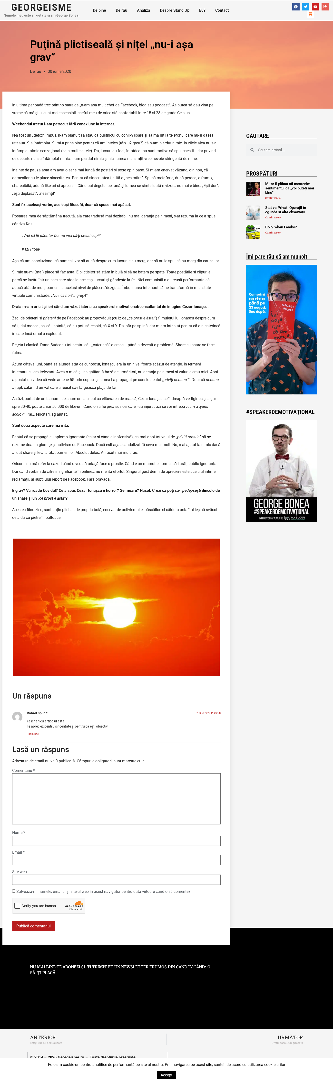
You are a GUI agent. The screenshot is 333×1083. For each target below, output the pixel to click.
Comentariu (23, 771)
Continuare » (273, 198)
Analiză (143, 10)
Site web (19, 872)
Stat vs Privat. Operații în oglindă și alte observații (285, 209)
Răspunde (33, 734)
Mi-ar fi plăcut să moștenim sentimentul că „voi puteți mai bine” (289, 188)
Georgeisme (41, 7)
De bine (99, 10)
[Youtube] (315, 6)
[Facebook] (296, 6)
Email (18, 852)
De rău (121, 10)
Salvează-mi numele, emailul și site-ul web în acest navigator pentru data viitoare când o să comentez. (103, 892)
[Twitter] (305, 6)
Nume (18, 833)
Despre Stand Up (174, 10)
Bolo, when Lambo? (281, 227)
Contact (222, 10)
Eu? (202, 10)
